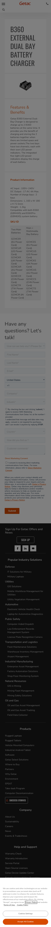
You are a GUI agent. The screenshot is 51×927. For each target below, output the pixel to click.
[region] (25, 902)
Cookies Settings (25, 913)
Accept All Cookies (25, 921)
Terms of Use (9, 905)
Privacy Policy (31, 902)
